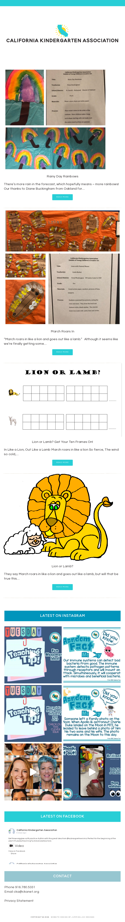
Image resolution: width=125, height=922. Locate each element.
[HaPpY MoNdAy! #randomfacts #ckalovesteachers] (92, 713)
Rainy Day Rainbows (62, 176)
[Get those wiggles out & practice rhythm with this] (33, 654)
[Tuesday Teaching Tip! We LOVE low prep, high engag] (92, 772)
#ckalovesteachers (42, 841)
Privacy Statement (19, 900)
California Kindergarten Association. (62, 33)
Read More (62, 197)
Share (13, 853)
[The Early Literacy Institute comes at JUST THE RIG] (33, 772)
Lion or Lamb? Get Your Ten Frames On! (62, 442)
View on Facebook (16, 851)
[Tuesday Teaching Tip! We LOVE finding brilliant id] (33, 713)
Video (19, 845)
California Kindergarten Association (37, 830)
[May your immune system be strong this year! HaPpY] (92, 654)
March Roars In (62, 331)
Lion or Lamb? (62, 566)
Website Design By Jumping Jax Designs (72, 917)
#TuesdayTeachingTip (24, 841)
